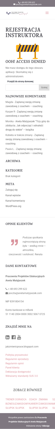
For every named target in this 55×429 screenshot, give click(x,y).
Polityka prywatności (17, 354)
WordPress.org (13, 206)
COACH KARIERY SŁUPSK (34, 403)
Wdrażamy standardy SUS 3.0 (22, 375)
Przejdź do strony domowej (20, 81)
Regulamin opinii (15, 363)
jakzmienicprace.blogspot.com (22, 346)
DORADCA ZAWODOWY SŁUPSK (22, 403)
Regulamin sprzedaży (17, 359)
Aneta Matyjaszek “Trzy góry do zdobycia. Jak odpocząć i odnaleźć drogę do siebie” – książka (28, 125)
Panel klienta (12, 367)
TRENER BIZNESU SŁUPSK (10, 403)
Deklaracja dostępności (18, 371)
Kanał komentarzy (15, 200)
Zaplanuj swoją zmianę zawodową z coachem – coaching (27, 139)
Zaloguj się (11, 189)
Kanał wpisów (13, 195)
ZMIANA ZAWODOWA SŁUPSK (45, 403)
